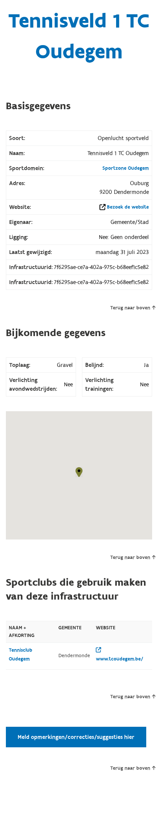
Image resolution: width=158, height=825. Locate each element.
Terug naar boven (130, 308)
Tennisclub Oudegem (20, 654)
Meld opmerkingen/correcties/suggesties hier (76, 737)
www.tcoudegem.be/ (119, 659)
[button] (79, 472)
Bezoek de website (128, 207)
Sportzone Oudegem (126, 168)
